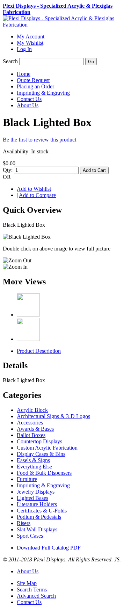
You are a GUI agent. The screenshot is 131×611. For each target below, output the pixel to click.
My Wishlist (30, 43)
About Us (27, 571)
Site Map (27, 583)
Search (10, 61)
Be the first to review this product (39, 140)
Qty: (8, 170)
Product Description (39, 351)
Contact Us (29, 602)
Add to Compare (37, 195)
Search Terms (32, 589)
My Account (30, 36)
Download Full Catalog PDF (49, 548)
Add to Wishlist (34, 189)
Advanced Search (36, 596)
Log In (24, 49)
